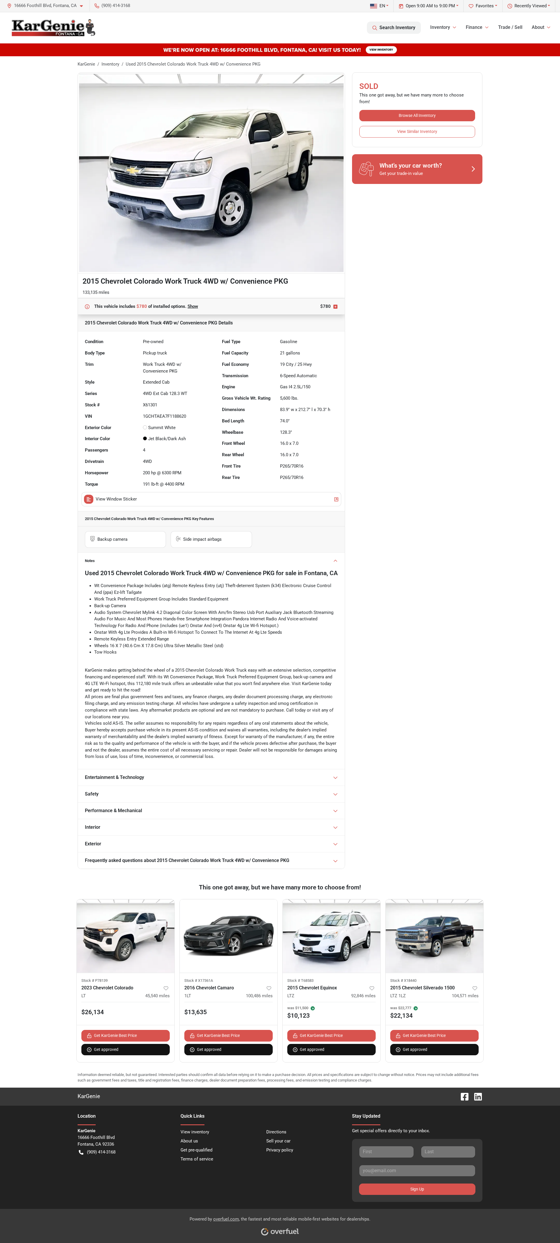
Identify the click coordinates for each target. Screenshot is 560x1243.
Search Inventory (397, 27)
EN (382, 5)
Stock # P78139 (94, 980)
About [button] (538, 27)
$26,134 (92, 1012)
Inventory (110, 64)
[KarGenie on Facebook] (462, 1096)
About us (189, 1141)
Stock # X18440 (403, 980)
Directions (276, 1132)
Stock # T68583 (300, 980)
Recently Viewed (530, 5)
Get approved (106, 1049)
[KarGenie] (53, 27)
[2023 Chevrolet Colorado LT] (125, 935)
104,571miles (465, 995)
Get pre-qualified (196, 1150)
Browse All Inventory (417, 115)
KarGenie (86, 64)
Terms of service (197, 1159)
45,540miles (157, 995)
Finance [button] (474, 27)
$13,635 (195, 1012)
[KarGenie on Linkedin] (475, 1096)
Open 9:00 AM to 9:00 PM (430, 5)
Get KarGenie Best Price (115, 1035)
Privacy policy (279, 1150)
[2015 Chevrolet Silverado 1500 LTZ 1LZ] (434, 935)
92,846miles (363, 995)
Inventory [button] (440, 27)
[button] (47, 5)
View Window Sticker (116, 499)
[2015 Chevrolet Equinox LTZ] (331, 935)
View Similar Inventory (417, 131)
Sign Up (417, 1189)
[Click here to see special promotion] (280, 49)
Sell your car (278, 1141)
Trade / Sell (510, 27)
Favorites (485, 5)
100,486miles (259, 995)
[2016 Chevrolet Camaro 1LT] (228, 935)
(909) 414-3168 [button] (116, 5)
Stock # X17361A (198, 980)
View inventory (195, 1132)
